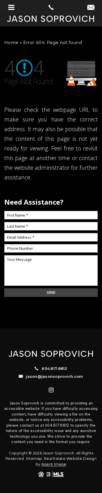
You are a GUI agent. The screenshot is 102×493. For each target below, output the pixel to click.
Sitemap (34, 458)
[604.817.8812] (51, 7)
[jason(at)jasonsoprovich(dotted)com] (90, 8)
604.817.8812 (54, 368)
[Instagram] (51, 390)
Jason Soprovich (51, 19)
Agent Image (53, 464)
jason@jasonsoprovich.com (54, 376)
